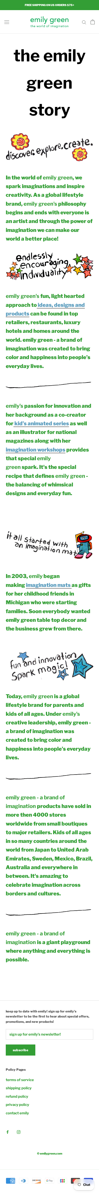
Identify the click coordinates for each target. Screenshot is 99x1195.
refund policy (17, 1096)
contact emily (17, 1113)
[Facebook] (7, 1132)
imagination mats (49, 585)
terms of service (20, 1080)
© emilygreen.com (49, 1153)
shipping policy (18, 1088)
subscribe (20, 1050)
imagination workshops (35, 449)
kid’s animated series (41, 423)
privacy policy (17, 1105)
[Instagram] (18, 1132)
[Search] (84, 22)
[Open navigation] (6, 22)
